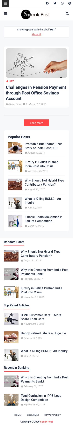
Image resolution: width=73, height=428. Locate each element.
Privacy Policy (52, 415)
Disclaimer (33, 415)
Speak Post (46, 421)
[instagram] (62, 3)
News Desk (15, 104)
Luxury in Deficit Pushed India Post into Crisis (41, 164)
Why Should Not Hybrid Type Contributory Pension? (44, 182)
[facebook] (47, 3)
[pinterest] (69, 3)
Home (17, 415)
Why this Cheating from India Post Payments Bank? (44, 272)
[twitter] (55, 3)
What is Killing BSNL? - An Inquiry (43, 201)
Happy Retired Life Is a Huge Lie (43, 333)
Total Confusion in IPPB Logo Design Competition (41, 398)
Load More (36, 123)
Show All (36, 34)
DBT (12, 81)
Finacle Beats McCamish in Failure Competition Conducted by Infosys (43, 219)
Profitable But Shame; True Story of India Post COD (43, 146)
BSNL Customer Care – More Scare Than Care (41, 317)
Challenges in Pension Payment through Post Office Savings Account (36, 93)
